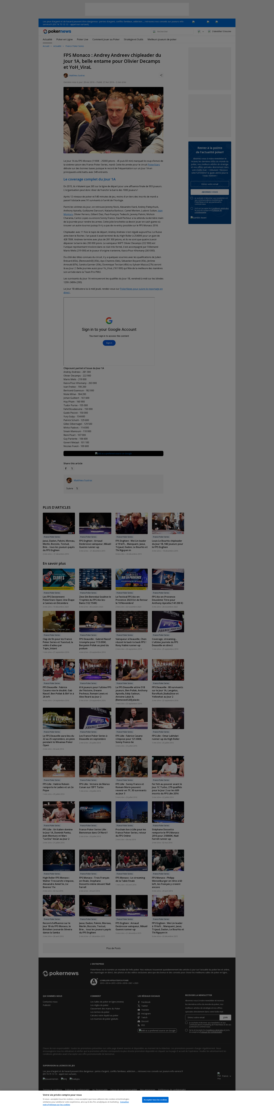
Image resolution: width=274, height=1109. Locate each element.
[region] (137, 1100)
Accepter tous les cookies (155, 1099)
